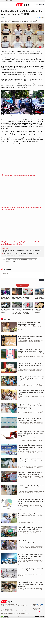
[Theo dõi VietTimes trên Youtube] (39, 611)
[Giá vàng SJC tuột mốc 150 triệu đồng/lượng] (39, 305)
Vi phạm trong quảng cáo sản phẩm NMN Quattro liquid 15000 (30, 337)
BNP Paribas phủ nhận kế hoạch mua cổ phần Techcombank (28, 297)
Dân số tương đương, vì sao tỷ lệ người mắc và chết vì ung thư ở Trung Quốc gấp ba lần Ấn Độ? (31, 501)
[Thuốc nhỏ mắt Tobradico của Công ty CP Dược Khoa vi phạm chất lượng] (9, 422)
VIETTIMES (22, 4)
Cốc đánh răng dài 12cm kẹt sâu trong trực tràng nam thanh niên (30, 570)
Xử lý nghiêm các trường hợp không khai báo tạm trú (18, 175)
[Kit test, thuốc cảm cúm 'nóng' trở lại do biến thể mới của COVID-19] (9, 545)
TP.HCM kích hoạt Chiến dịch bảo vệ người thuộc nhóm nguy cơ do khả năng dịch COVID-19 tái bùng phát (30, 556)
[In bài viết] (37, 17)
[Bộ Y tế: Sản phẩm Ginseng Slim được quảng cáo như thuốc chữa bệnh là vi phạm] (9, 354)
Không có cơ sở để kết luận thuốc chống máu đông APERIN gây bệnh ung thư (30, 473)
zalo (37, 611)
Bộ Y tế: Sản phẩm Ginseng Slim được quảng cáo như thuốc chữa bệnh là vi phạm (31, 351)
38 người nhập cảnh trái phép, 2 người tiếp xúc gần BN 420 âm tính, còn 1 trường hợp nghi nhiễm (22, 251)
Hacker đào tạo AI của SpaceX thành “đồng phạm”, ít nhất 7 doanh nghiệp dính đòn (17, 297)
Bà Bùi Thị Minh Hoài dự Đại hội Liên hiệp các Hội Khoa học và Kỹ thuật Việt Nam (5, 297)
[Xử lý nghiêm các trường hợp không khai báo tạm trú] (22, 159)
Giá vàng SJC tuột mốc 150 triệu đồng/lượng (38, 311)
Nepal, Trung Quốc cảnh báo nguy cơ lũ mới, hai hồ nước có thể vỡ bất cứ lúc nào (16, 311)
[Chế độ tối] (37, 4)
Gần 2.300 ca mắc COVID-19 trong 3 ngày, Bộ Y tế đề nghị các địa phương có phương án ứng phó (30, 584)
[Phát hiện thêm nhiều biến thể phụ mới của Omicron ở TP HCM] (9, 490)
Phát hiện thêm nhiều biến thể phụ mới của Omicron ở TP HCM (31, 487)
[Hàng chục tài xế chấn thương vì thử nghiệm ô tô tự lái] (5, 305)
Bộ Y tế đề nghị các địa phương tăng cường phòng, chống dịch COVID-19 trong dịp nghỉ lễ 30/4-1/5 (31, 379)
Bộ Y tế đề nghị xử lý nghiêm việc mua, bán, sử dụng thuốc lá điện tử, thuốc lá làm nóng (30, 461)
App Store (37, 616)
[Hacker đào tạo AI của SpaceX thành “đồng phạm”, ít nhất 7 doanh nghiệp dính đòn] (17, 291)
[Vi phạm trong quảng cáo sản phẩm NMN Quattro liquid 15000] (9, 340)
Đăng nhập (41, 4)
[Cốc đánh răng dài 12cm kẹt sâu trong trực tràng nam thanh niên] (9, 573)
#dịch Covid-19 (15, 259)
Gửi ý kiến (41, 280)
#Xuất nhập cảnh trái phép (11, 261)
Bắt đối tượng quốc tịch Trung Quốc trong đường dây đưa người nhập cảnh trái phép (21, 253)
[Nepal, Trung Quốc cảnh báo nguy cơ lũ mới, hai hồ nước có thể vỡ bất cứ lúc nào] (17, 305)
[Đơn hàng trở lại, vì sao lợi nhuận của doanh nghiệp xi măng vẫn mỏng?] (39, 291)
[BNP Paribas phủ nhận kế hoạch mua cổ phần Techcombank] (28, 291)
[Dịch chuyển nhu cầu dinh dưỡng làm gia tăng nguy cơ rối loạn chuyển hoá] (9, 531)
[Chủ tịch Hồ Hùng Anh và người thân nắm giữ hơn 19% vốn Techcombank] (28, 305)
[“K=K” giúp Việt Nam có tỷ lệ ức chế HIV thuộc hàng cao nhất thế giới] (9, 327)
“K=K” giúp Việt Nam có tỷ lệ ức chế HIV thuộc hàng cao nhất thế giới (29, 324)
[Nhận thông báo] (34, 4)
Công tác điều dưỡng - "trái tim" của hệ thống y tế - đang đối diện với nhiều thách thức (30, 365)
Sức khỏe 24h (6, 319)
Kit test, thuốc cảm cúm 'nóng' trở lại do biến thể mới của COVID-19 (30, 542)
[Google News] (41, 17)
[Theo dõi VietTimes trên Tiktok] (41, 611)
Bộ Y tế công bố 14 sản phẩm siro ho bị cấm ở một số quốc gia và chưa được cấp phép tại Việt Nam (31, 434)
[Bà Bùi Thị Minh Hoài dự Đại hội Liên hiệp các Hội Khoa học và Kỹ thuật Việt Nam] (5, 291)
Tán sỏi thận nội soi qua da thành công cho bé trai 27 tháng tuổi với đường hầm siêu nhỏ (31, 516)
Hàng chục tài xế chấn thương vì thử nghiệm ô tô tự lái (5, 311)
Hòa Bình (4, 17)
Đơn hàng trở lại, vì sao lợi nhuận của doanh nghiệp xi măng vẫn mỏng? (39, 297)
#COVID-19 (9, 259)
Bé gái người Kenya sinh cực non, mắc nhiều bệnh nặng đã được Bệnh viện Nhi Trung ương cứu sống (30, 406)
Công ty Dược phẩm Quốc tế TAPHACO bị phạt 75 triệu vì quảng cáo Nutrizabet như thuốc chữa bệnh (30, 447)
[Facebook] (35, 17)
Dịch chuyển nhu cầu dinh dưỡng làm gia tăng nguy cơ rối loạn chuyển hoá (30, 528)
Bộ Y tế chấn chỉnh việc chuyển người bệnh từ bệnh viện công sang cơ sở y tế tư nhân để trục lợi (31, 392)
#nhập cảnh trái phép (23, 259)
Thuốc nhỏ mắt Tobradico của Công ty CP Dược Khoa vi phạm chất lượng (30, 419)
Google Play (42, 616)
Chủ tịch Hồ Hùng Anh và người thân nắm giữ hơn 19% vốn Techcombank (28, 311)
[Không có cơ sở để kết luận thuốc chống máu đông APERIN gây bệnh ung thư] (9, 476)
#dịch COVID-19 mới (32, 259)
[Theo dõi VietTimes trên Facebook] (35, 611)
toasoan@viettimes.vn (40, 604)
